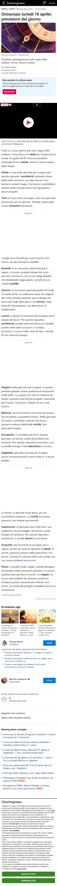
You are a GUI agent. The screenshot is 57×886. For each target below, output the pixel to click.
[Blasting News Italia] (16, 3)
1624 (53, 810)
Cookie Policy (21, 868)
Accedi (52, 3)
